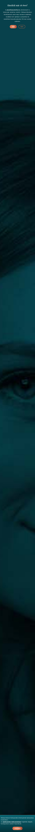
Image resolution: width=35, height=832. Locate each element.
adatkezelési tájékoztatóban (12, 822)
